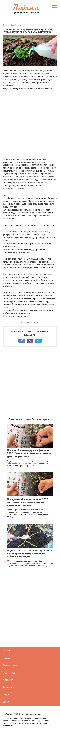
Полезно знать (10, 665)
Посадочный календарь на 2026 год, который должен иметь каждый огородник (27, 502)
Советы (6, 702)
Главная (6, 650)
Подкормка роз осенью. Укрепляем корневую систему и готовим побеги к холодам (29, 553)
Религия (6, 658)
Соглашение (9, 726)
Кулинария (8, 680)
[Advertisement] (30, 124)
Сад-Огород (9, 672)
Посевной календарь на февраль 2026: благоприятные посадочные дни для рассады (29, 453)
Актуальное (8, 687)
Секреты (7, 694)
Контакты (44, 723)
